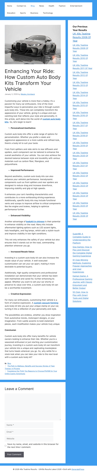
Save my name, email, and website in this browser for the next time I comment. (33, 445)
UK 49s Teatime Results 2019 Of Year (80, 146)
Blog (33, 6)
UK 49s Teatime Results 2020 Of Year (80, 156)
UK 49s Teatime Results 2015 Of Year (80, 105)
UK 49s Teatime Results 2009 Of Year (80, 48)
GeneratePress (78, 469)
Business (34, 13)
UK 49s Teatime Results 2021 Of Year (80, 166)
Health (51, 6)
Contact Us (21, 6)
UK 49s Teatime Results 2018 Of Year (80, 135)
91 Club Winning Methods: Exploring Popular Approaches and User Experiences (82, 266)
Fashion (62, 6)
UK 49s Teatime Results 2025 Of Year (80, 206)
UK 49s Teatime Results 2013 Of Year (80, 85)
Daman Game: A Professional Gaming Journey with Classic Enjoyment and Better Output (82, 282)
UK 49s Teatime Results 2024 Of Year (80, 196)
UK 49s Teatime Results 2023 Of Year (80, 186)
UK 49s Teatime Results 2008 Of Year (82, 37)
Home (9, 6)
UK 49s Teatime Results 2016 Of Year (80, 115)
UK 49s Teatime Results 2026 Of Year (80, 216)
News (41, 6)
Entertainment (76, 6)
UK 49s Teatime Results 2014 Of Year (80, 95)
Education (11, 13)
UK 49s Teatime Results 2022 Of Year (80, 176)
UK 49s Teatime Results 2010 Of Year (80, 58)
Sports (23, 13)
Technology (48, 13)
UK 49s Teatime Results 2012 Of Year (80, 75)
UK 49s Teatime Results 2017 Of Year (80, 125)
